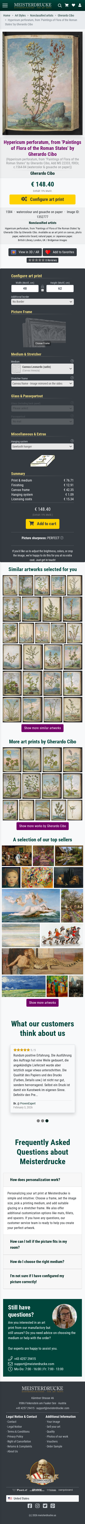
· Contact (11, 1422)
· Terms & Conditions (18, 1431)
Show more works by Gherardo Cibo (42, 826)
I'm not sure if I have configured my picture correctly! (37, 1278)
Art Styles (20, 15)
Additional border (20, 296)
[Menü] (5, 5)
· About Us (12, 1451)
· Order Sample (54, 1446)
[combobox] (42, 302)
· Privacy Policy (14, 1436)
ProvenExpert (27, 1103)
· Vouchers (52, 1441)
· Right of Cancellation (18, 1441)
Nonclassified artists (41, 15)
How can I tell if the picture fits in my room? (38, 1244)
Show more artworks (42, 1003)
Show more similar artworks (42, 728)
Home (6, 15)
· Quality (50, 1431)
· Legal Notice (14, 1426)
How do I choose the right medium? (37, 1261)
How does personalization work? (35, 1179)
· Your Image (53, 1422)
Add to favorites (62, 252)
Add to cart (45, 523)
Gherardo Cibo (66, 15)
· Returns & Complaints (19, 1446)
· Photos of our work (57, 1436)
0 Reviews (51, 260)
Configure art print (45, 199)
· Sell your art (53, 1426)
